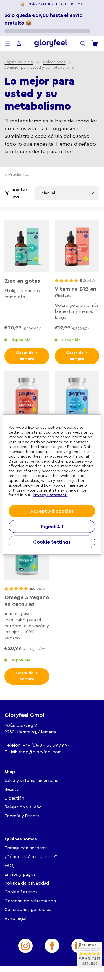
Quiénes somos (20, 839)
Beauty (11, 789)
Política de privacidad (26, 883)
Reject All (52, 526)
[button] (66, 281)
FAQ (8, 865)
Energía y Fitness (21, 816)
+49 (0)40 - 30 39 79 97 (46, 745)
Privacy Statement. (50, 495)
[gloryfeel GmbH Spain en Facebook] (52, 945)
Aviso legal (15, 918)
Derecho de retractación (30, 901)
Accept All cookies (52, 510)
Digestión (14, 798)
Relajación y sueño (23, 807)
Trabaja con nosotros (26, 848)
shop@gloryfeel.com (40, 752)
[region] (51, 484)
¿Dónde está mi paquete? (30, 856)
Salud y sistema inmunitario (31, 780)
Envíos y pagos (19, 874)
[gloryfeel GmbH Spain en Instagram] (25, 945)
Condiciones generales (27, 909)
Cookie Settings (20, 892)
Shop (9, 772)
